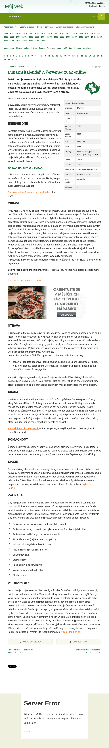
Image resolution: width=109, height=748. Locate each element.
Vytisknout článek (32, 642)
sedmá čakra (58, 613)
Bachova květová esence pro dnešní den (29, 192)
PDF (99, 67)
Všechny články (95, 17)
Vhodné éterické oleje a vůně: (23, 428)
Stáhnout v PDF (80, 642)
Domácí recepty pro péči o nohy (24, 280)
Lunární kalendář (27, 27)
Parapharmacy (10, 27)
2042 (39, 27)
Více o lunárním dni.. (71, 631)
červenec (49, 27)
